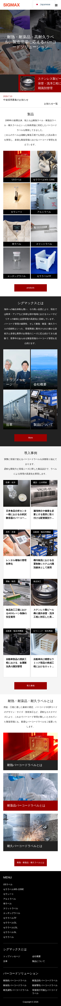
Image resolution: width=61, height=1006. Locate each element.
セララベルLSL (10, 927)
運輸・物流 (10, 581)
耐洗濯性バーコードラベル (16, 990)
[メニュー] (56, 5)
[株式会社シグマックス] (11, 5)
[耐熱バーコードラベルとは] (30, 746)
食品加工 (37, 581)
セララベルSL (9, 932)
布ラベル (7, 903)
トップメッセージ (11, 956)
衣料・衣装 (10, 532)
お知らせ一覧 (51, 103)
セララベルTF (9, 918)
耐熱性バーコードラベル (15, 980)
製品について (38, 961)
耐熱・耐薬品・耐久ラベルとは (30, 862)
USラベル (8, 884)
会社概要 (36, 956)
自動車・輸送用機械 (42, 532)
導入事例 (30, 686)
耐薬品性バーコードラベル (45, 980)
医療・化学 (10, 482)
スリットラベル (10, 908)
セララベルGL (10, 922)
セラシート (8, 894)
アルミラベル (9, 899)
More (30, 438)
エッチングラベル (11, 913)
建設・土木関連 (40, 482)
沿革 (5, 961)
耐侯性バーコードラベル (15, 985)
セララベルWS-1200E (13, 889)
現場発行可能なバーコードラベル (45, 992)
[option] (30, 83)
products (30, 288)
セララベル (8, 937)
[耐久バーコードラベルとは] (30, 827)
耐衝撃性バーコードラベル (45, 985)
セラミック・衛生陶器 (43, 631)
